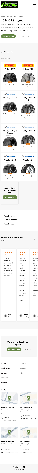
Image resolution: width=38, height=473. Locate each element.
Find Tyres (5, 368)
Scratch (22, 469)
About (23, 363)
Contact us (27, 349)
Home (3, 16)
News (22, 373)
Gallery (23, 368)
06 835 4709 (26, 416)
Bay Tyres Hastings (7, 442)
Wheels (4, 373)
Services (4, 378)
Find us (4, 382)
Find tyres (9, 16)
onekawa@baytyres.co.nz (11, 420)
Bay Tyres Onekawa (7, 408)
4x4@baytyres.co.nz (28, 453)
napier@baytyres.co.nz (29, 418)
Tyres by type (9, 216)
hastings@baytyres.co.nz (11, 453)
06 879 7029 (7, 450)
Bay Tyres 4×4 (25, 442)
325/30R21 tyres (18, 16)
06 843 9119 (7, 418)
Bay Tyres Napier (26, 408)
